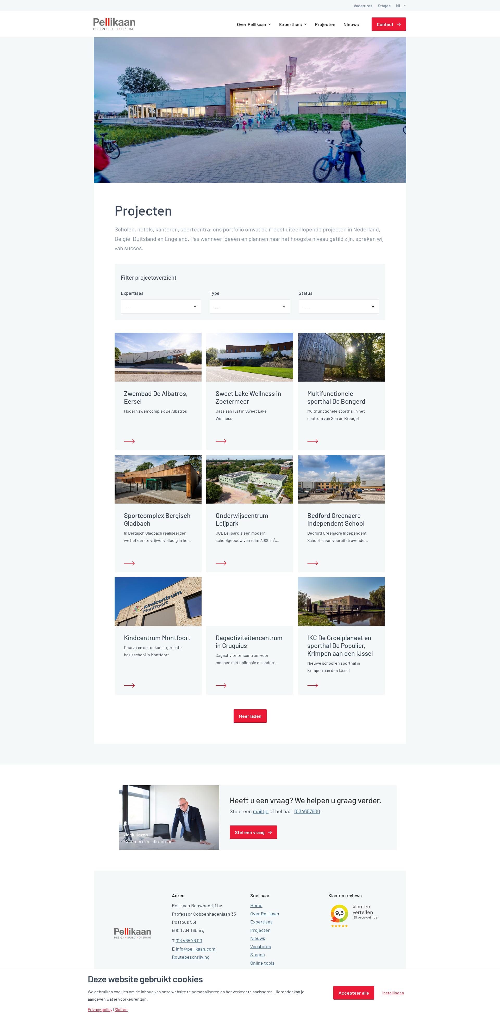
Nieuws (351, 24)
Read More (129, 441)
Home (256, 905)
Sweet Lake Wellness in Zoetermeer (248, 397)
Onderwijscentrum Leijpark (242, 519)
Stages (384, 5)
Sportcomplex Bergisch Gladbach (157, 519)
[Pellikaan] (114, 24)
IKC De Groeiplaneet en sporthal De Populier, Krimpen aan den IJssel (340, 645)
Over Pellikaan (264, 913)
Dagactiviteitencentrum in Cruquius (249, 641)
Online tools (262, 963)
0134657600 (307, 811)
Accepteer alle (354, 993)
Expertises (261, 922)
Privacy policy (100, 1009)
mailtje (260, 811)
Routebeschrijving (191, 957)
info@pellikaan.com (195, 949)
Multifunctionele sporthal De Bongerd (336, 397)
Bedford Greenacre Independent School (336, 519)
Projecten (325, 24)
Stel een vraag (250, 832)
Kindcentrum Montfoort (157, 637)
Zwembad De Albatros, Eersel (156, 397)
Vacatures (363, 5)
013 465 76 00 (189, 940)
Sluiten (121, 1009)
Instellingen (393, 992)
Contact (385, 24)
